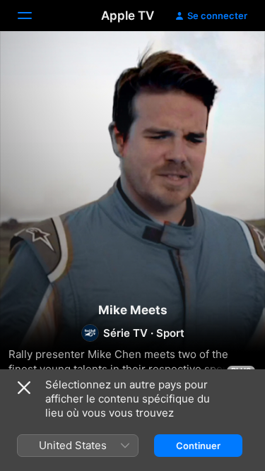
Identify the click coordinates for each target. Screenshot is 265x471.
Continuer (198, 445)
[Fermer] (24, 387)
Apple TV (127, 15)
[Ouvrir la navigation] (33, 15)
